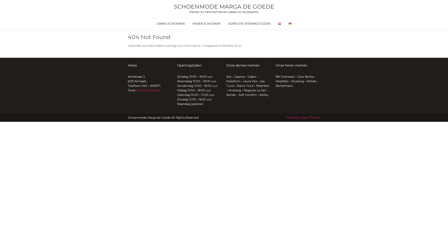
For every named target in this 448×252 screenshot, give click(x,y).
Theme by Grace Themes (302, 117)
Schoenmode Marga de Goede (224, 6)
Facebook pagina (148, 90)
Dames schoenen (171, 23)
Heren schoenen (206, 23)
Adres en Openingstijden (249, 23)
